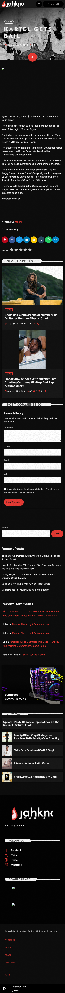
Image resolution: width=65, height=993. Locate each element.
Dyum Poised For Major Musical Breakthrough (25, 589)
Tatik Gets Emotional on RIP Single (34, 750)
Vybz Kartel (9, 229)
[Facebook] (9, 975)
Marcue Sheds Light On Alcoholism (30, 624)
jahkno (19, 222)
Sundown (11, 695)
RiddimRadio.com (12, 611)
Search (5, 527)
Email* (7, 460)
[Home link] (12, 4)
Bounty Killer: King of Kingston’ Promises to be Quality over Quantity (36, 737)
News (9, 22)
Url (5, 474)
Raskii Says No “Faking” (34, 654)
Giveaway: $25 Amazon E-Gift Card (35, 776)
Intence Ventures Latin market (32, 763)
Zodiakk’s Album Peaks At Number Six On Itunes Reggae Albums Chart (31, 316)
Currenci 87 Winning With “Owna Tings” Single (26, 583)
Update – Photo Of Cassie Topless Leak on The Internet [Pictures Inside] (31, 724)
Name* (7, 446)
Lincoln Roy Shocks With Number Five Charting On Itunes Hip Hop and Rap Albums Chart (30, 382)
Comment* (9, 427)
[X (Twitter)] (6, 975)
